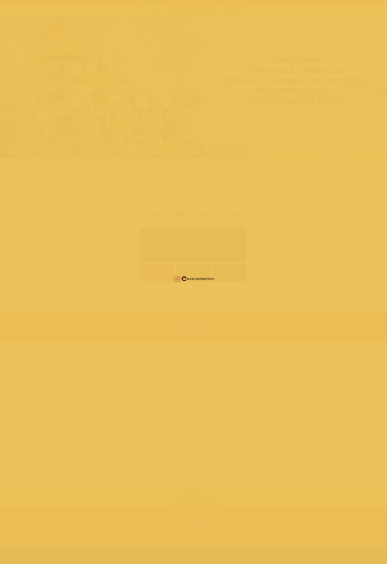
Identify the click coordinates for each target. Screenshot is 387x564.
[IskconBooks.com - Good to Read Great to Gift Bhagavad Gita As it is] (193, 278)
